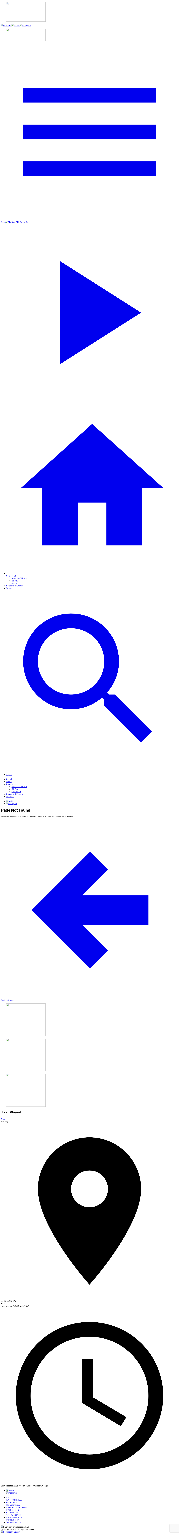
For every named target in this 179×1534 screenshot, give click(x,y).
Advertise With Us (19, 578)
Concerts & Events (14, 585)
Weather (10, 588)
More (3, 1119)
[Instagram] (11, 803)
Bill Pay (15, 580)
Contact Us (11, 575)
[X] (10, 801)
